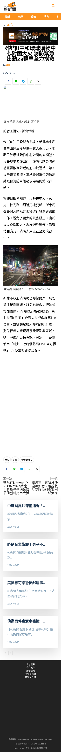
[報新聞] (9, 6)
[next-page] (10, 653)
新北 (7, 459)
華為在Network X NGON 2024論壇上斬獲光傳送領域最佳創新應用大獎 (16, 488)
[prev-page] (5, 653)
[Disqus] (30, 405)
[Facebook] (8, 81)
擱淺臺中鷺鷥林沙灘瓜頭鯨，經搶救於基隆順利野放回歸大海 (45, 488)
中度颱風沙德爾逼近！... (26, 506)
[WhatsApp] (30, 81)
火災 (15, 459)
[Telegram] (23, 81)
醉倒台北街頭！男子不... (26, 544)
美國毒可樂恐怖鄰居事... (26, 583)
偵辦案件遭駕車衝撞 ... (26, 621)
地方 (10, 25)
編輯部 (9, 65)
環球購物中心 (26, 459)
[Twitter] (38, 81)
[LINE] (15, 81)
